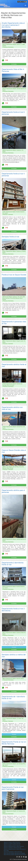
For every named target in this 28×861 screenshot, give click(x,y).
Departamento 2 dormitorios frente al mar (12, 563)
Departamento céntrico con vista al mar (12, 408)
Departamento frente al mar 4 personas (13, 174)
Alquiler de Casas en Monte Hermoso (12, 842)
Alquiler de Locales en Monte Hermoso (12, 843)
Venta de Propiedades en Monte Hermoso (13, 851)
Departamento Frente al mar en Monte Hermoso (14, 742)
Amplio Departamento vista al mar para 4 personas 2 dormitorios (13, 25)
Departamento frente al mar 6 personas (13, 113)
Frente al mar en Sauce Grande (14, 274)
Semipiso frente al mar (10, 236)
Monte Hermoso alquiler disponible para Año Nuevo (15, 854)
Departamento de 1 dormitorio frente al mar (13, 697)
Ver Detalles (14, 64)
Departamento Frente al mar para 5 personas (13, 788)
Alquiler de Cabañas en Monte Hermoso (12, 847)
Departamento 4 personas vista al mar (14, 322)
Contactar (14, 647)
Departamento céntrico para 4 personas (13, 491)
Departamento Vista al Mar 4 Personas (13, 70)
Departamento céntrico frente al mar (14, 365)
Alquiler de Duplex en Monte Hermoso (12, 845)
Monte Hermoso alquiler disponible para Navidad (14, 853)
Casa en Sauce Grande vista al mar (14, 451)
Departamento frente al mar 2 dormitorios (13, 609)
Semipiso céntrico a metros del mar (14, 655)
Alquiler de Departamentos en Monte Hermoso (14, 846)
